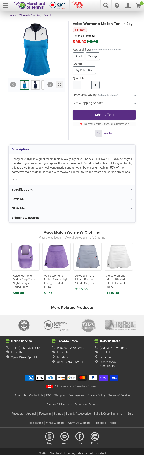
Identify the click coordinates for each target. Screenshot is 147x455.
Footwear (45, 413)
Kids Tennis (35, 422)
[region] (36, 49)
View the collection (51, 237)
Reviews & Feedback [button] (84, 35)
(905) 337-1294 (109, 348)
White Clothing (55, 422)
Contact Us (36, 395)
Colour (77, 64)
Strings (58, 413)
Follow (95, 436)
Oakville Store (110, 341)
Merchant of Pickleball (91, 453)
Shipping (60, 395)
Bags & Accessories (78, 413)
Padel (112, 422)
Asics (12, 15)
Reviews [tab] (18, 199)
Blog (49, 436)
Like (80, 436)
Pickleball (100, 422)
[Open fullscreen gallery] (59, 84)
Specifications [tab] (22, 189)
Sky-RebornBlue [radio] (84, 70)
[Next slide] (50, 85)
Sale (130, 413)
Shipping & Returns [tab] (25, 218)
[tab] (24, 85)
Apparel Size (82, 49)
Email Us (16, 352)
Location (62, 357)
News (65, 436)
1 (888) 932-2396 (22, 348)
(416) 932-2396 (67, 348)
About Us (20, 395)
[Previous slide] (13, 85)
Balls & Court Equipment (109, 413)
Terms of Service (119, 395)
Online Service (21, 341)
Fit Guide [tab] (18, 208)
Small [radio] (78, 56)
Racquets (17, 413)
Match (47, 15)
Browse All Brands (86, 404)
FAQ (48, 395)
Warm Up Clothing (79, 422)
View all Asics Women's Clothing (85, 237)
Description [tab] (20, 149)
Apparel (31, 413)
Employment (77, 395)
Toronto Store (67, 341)
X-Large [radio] (92, 56)
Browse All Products (59, 404)
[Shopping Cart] (138, 7)
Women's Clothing (30, 15)
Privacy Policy (96, 395)
